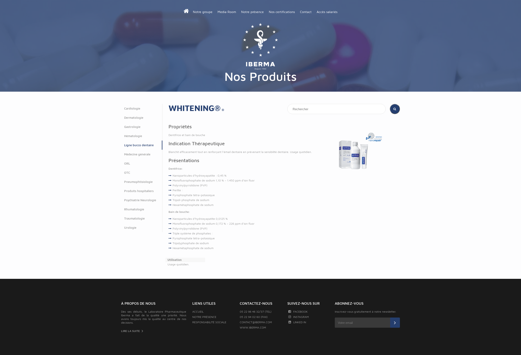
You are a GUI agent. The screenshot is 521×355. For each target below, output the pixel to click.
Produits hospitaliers (139, 191)
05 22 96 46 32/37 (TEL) (255, 311)
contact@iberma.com (256, 322)
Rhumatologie (134, 209)
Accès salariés (327, 12)
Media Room (227, 12)
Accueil (198, 311)
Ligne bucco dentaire (139, 145)
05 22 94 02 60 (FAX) (254, 317)
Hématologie (133, 136)
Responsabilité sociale (209, 322)
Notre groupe (202, 12)
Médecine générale (137, 154)
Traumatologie (134, 218)
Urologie (130, 227)
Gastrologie (132, 127)
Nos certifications (282, 12)
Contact (306, 12)
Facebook (300, 311)
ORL (127, 163)
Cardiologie (132, 108)
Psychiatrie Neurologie (140, 200)
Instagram (301, 317)
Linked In (299, 322)
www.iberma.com (253, 327)
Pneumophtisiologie (138, 182)
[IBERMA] (260, 46)
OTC (127, 172)
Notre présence (252, 12)
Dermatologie (133, 117)
